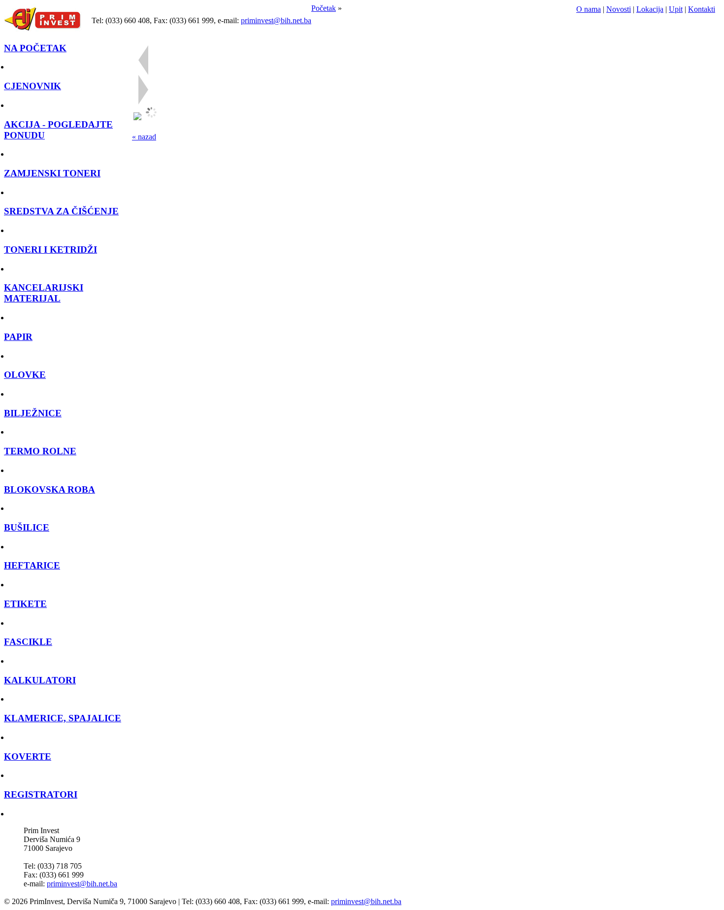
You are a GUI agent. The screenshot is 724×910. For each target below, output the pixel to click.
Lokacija (649, 9)
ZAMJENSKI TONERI (52, 173)
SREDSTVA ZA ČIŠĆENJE (61, 211)
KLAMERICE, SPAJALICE (62, 718)
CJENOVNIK (32, 86)
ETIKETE (25, 604)
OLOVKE (25, 375)
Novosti (618, 9)
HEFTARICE (32, 565)
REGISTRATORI (40, 794)
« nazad (144, 137)
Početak (323, 8)
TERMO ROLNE (40, 451)
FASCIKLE (28, 642)
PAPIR (18, 337)
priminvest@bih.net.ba (276, 20)
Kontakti (701, 9)
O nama (588, 9)
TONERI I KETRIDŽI (50, 249)
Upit (676, 9)
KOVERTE (27, 756)
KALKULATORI (40, 680)
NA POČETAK (35, 48)
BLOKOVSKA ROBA (49, 489)
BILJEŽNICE (33, 413)
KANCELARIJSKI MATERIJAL (43, 292)
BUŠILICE (26, 527)
